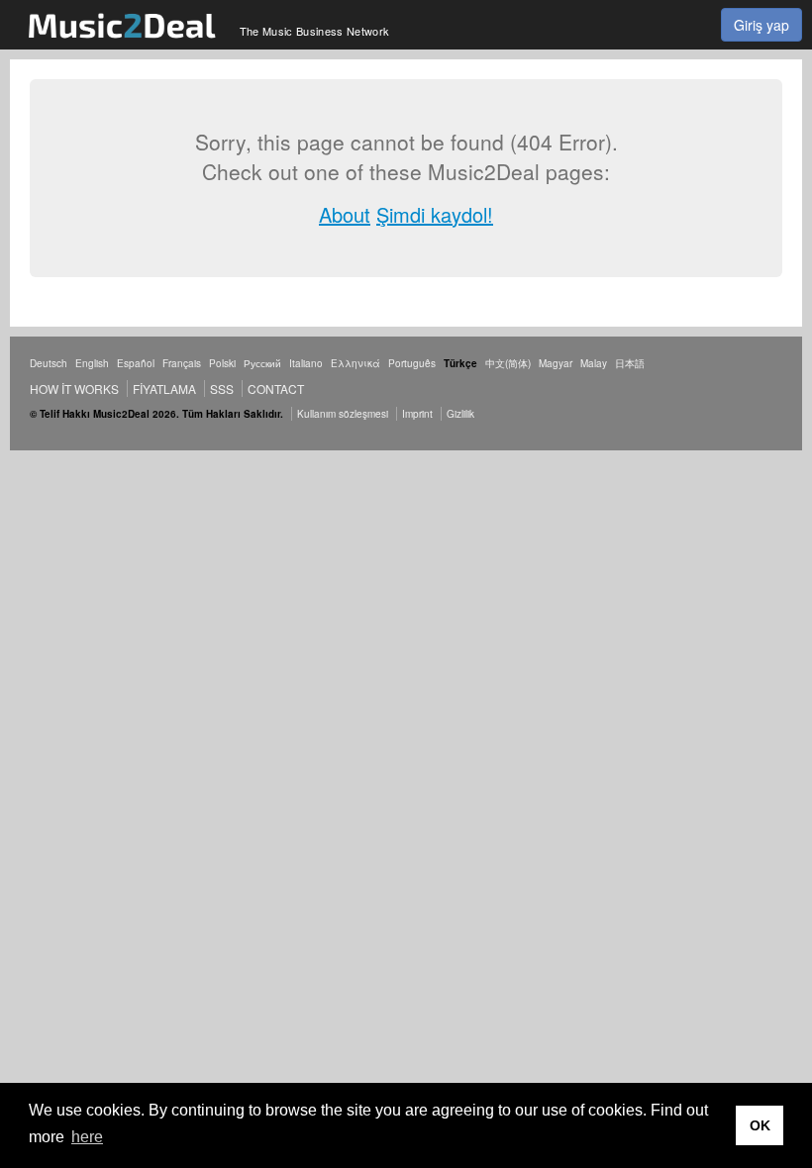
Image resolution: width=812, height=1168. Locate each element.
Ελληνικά (355, 363)
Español (135, 363)
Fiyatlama (164, 388)
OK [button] (760, 1125)
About (344, 214)
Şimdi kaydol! (434, 214)
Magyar (555, 363)
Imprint (417, 414)
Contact (276, 388)
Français (181, 363)
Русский (262, 363)
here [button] (87, 1136)
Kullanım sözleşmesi (342, 414)
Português (412, 363)
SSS (222, 388)
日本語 (630, 363)
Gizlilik (460, 414)
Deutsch (48, 363)
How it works (74, 388)
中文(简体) (508, 363)
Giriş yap (761, 25)
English (92, 363)
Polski (222, 363)
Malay (593, 363)
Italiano (306, 363)
